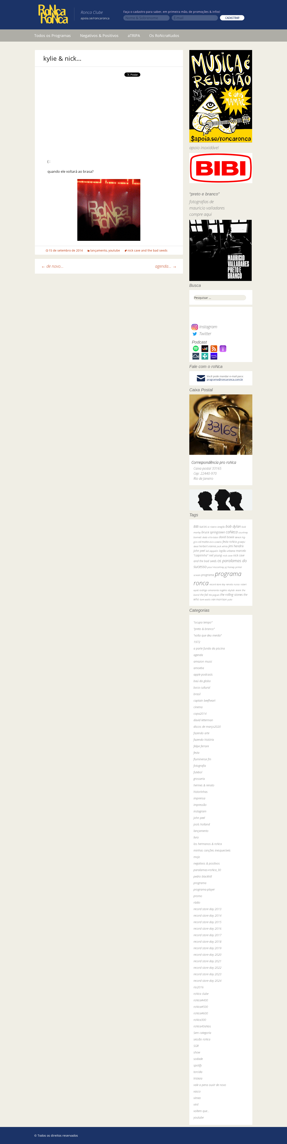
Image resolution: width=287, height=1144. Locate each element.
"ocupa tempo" (203, 622)
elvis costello (215, 541)
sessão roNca (202, 1039)
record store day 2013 (207, 909)
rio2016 (199, 987)
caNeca (232, 531)
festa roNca (229, 542)
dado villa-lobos (210, 537)
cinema (198, 707)
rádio (197, 902)
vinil (196, 1104)
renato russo (233, 584)
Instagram (207, 326)
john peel (199, 551)
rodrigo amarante (209, 590)
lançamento (98, 250)
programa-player (204, 889)
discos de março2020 (207, 727)
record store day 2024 (207, 981)
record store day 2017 (207, 935)
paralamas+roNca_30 (207, 870)
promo (198, 896)
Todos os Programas (52, 35)
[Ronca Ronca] (53, 15)
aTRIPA (134, 35)
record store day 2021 (207, 961)
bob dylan (233, 526)
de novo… (52, 266)
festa (196, 753)
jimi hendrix (236, 546)
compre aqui (200, 214)
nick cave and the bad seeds (147, 250)
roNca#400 (201, 1000)
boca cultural (202, 687)
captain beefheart (204, 700)
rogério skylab (227, 590)
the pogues (214, 594)
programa (207, 575)
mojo (197, 857)
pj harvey (229, 567)
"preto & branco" (204, 629)
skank (238, 590)
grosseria (199, 779)
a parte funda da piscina (209, 648)
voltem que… (201, 1111)
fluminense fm (202, 759)
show (197, 1052)
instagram (200, 811)
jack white (222, 546)
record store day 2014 (207, 915)
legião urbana (227, 551)
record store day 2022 (207, 968)
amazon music (203, 661)
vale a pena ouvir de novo (210, 1085)
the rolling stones (231, 594)
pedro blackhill (203, 876)
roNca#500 (201, 1007)
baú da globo (202, 681)
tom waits (205, 599)
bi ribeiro (212, 526)
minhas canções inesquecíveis (212, 850)
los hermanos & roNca (208, 844)
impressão (200, 805)
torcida (198, 1072)
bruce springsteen (213, 532)
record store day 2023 (207, 974)
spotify (198, 1065)
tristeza (198, 1078)
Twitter (204, 333)
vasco (197, 1091)
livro (196, 837)
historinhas (201, 792)
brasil (197, 694)
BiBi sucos (200, 526)
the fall (204, 595)
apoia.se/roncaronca (95, 18)
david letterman (203, 720)
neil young (215, 555)
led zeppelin (212, 550)
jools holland (202, 824)
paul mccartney (215, 567)
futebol (198, 772)
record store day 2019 (207, 948)
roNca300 (200, 1020)
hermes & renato (204, 785)
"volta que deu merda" (208, 635)
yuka (230, 599)
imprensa (199, 798)
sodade (198, 1059)
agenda (198, 655)
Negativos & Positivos (99, 35)
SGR (196, 1046)
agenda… (166, 266)
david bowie (226, 537)
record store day (217, 584)
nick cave (227, 555)
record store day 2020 (207, 955)
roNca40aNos (202, 1026)
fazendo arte (201, 733)
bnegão (221, 526)
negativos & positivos (207, 863)
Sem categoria (202, 1033)
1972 (197, 642)
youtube (114, 250)
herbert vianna (207, 546)
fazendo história (204, 740)
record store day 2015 (207, 922)
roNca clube (201, 994)
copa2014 (200, 714)
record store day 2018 (207, 942)
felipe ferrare (201, 746)
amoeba (199, 668)
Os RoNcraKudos (164, 35)
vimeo (197, 1098)
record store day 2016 (207, 928)
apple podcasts (203, 674)
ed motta (203, 542)
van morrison (219, 599)
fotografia (200, 766)
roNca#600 (201, 1013)
